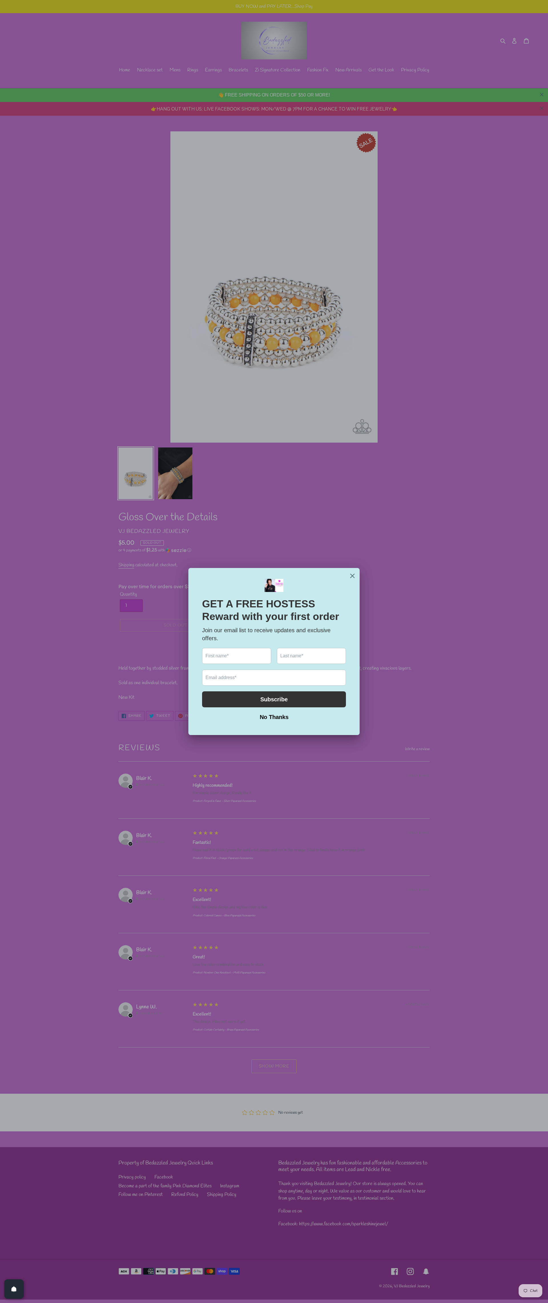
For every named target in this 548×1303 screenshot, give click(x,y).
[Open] (14, 1289)
